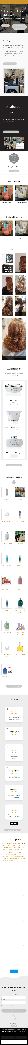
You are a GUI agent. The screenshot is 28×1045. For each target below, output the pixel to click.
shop (5, 25)
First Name (13, 994)
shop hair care (14, 686)
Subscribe (14, 1010)
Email (3, 999)
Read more (17, 719)
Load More (14, 971)
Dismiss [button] (22, 2)
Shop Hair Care (14, 465)
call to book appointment (19, 27)
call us (14, 171)
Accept (14, 1037)
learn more (9, 64)
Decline (14, 1042)
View (14, 406)
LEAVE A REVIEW (12, 830)
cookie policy (11, 1033)
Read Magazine (11, 132)
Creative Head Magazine (9, 121)
